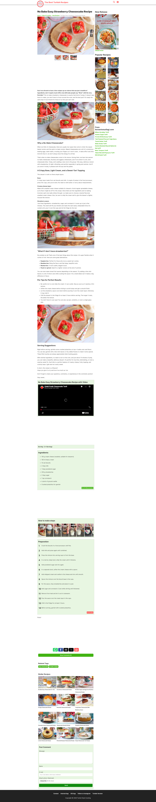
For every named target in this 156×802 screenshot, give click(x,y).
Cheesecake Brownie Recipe (63, 725)
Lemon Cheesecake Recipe (44, 740)
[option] (58, 57)
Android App (65, 793)
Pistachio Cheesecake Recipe (64, 707)
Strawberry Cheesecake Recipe (64, 689)
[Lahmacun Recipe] (100, 118)
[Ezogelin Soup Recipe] (113, 84)
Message (42, 751)
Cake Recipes (56, 15)
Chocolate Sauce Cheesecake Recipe (47, 725)
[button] (40, 35)
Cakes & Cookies (46, 15)
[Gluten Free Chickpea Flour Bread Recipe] (100, 73)
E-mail (41, 772)
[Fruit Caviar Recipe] (113, 62)
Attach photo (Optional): (46, 778)
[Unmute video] (66, 400)
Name (41, 766)
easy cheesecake (43, 666)
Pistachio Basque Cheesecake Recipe (66, 740)
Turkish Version (98, 793)
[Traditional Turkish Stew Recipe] (113, 96)
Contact (55, 793)
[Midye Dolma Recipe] (100, 96)
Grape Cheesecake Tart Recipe (82, 740)
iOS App (73, 793)
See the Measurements (87, 488)
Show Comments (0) (66, 655)
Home (39, 15)
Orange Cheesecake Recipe (44, 707)
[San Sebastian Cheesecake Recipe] (100, 62)
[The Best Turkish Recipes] (52, 6)
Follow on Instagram (84, 793)
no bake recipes (53, 666)
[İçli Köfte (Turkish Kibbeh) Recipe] (100, 107)
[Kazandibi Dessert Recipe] (113, 73)
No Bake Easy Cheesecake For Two (46, 689)
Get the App (90, 612)
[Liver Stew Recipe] (100, 84)
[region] (65, 74)
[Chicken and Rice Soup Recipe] (113, 107)
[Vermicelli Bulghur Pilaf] (113, 118)
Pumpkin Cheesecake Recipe (82, 725)
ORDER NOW (99, 50)
